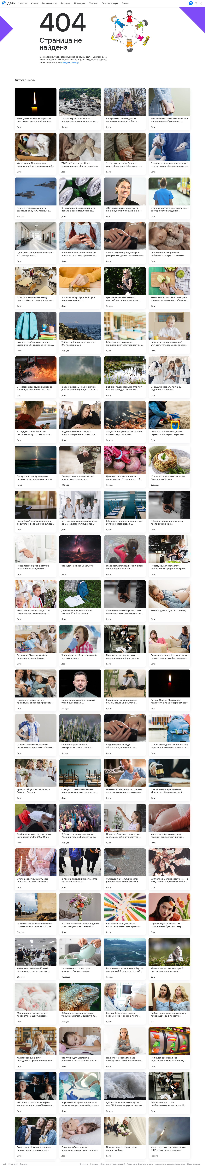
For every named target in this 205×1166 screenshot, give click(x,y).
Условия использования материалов (170, 1164)
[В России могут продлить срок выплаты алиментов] (80, 288)
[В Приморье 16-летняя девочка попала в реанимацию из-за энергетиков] (80, 198)
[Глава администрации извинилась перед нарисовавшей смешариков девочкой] (125, 556)
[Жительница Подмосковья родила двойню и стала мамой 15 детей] (35, 154)
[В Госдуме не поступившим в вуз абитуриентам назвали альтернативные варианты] (125, 512)
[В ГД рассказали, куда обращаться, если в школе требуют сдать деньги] (125, 735)
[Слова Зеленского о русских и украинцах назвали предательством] (80, 690)
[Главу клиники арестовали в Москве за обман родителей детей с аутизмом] (169, 780)
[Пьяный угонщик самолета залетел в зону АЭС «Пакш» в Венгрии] (35, 198)
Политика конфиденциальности (140, 1164)
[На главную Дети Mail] (10, 3)
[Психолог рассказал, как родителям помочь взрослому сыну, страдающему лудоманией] (169, 1048)
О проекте (84, 1164)
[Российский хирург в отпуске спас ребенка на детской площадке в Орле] (35, 556)
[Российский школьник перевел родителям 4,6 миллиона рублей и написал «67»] (35, 512)
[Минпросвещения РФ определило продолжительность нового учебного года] (35, 1048)
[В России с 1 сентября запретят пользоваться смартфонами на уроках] (80, 243)
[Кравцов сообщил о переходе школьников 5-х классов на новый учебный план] (35, 333)
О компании (13, 1164)
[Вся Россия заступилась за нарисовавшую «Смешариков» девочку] (125, 914)
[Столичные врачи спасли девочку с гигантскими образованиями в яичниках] (169, 154)
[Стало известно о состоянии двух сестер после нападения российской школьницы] (169, 198)
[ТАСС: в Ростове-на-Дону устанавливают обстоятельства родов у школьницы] (80, 154)
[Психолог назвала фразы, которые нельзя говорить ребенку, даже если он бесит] (169, 646)
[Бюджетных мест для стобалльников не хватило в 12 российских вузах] (169, 1093)
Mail (4, 1164)
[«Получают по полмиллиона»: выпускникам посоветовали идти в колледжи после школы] (80, 780)
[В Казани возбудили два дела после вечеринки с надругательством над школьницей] (169, 512)
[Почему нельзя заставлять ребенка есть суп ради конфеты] (169, 556)
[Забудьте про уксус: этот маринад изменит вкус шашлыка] (125, 422)
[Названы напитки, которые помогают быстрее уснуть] (80, 959)
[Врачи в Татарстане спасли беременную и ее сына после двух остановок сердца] (125, 1004)
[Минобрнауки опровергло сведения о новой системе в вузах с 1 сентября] (125, 646)
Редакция (94, 1164)
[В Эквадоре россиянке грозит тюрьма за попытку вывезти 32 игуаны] (80, 1004)
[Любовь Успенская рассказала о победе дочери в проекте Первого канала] (169, 1004)
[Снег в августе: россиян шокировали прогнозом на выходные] (80, 735)
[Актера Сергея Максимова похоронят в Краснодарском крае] (169, 690)
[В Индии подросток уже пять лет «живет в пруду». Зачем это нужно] (125, 377)
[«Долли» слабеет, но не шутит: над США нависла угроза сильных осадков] (125, 1093)
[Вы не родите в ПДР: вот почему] (169, 601)
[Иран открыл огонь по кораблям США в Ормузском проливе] (169, 1138)
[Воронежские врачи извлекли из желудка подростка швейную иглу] (80, 1093)
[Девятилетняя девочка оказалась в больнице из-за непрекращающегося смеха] (35, 243)
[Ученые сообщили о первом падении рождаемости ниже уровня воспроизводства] (169, 825)
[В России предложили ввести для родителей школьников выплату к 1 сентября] (169, 735)
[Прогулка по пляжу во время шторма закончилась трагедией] (35, 467)
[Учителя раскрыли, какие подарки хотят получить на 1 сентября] (80, 914)
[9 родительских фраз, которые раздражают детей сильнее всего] (125, 243)
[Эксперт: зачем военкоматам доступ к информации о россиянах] (80, 467)
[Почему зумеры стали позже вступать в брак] (125, 1138)
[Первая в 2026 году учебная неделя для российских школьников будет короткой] (35, 646)
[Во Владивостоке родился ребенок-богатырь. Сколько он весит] (169, 243)
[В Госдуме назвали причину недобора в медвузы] (169, 377)
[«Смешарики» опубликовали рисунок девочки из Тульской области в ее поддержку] (125, 869)
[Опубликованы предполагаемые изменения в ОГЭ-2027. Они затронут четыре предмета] (35, 825)
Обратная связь (193, 1164)
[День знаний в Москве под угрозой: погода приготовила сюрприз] (125, 288)
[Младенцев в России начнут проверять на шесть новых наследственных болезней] (35, 1004)
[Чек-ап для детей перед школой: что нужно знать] (80, 646)
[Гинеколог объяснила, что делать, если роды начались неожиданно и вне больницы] (125, 780)
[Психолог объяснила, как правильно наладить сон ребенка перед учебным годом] (80, 1138)
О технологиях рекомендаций (113, 1164)
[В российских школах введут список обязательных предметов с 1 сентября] (35, 288)
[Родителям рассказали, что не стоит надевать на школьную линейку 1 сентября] (35, 601)
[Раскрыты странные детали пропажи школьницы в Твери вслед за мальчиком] (125, 109)
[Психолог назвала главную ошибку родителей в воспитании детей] (125, 1048)
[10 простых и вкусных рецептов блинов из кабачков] (169, 467)
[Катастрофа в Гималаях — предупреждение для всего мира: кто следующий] (80, 109)
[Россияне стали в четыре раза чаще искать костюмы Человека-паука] (35, 1093)
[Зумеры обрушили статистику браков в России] (35, 780)
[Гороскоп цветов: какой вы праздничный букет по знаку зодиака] (169, 914)
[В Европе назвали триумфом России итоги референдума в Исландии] (80, 825)
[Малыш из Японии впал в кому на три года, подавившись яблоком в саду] (169, 288)
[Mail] (4, 3)
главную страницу (69, 62)
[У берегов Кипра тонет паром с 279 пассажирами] (80, 333)
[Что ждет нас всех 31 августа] (80, 556)
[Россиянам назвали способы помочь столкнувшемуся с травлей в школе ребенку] (125, 690)
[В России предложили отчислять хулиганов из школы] (80, 869)
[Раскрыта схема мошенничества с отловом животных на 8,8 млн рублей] (35, 914)
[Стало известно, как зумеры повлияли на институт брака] (35, 869)
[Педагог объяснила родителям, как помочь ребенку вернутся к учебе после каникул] (125, 825)
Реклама (23, 1164)
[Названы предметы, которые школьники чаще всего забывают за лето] (35, 735)
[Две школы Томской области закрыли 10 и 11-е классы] (80, 601)
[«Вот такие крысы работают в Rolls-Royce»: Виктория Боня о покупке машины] (125, 198)
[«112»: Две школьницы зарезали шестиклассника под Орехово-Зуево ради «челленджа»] (35, 109)
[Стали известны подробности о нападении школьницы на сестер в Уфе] (125, 601)
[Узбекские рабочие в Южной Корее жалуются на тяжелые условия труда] (35, 959)
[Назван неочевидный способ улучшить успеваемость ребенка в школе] (169, 333)
